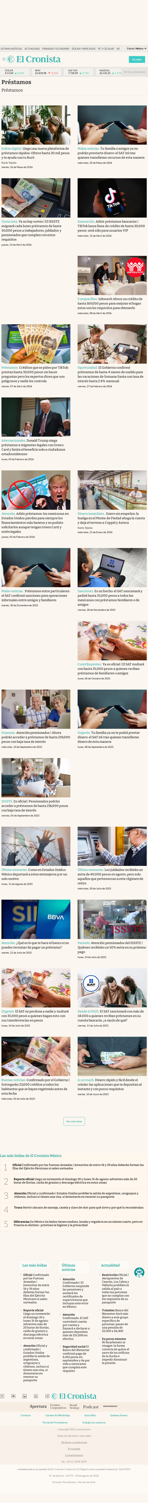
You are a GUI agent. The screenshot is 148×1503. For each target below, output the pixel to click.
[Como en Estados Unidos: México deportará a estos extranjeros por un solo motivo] (36, 846)
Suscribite (90, 1415)
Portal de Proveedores (55, 1422)
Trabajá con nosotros (94, 1422)
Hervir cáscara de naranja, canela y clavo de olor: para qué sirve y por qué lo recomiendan (78, 1207)
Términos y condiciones (74, 1442)
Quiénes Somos (118, 1415)
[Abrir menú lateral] (4, 59)
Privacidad (74, 1448)
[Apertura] (38, 1407)
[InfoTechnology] (110, 1407)
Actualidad (32, 48)
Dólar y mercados (83, 48)
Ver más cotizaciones (134, 72)
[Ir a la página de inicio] (34, 59)
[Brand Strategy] (75, 1407)
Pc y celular (106, 48)
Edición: (135, 48)
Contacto (26, 1415)
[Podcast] (91, 1407)
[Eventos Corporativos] (58, 1407)
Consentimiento (74, 1455)
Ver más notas (74, 1121)
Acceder (137, 59)
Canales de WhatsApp (57, 1415)
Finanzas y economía (55, 48)
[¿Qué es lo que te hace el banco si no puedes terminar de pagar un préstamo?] (36, 919)
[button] (139, 1272)
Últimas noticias (11, 48)
